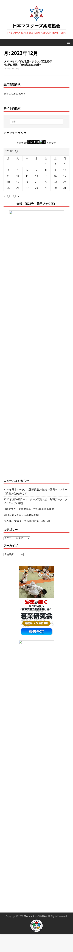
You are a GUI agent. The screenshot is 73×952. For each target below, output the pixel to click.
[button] (68, 42)
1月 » (16, 196)
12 (17, 176)
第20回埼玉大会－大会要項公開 (21, 515)
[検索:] (36, 121)
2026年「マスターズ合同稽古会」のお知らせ (29, 521)
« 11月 (7, 196)
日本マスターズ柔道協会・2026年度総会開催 (29, 509)
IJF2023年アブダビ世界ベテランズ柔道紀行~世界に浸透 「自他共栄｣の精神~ (28, 63)
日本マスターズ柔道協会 (35, 916)
